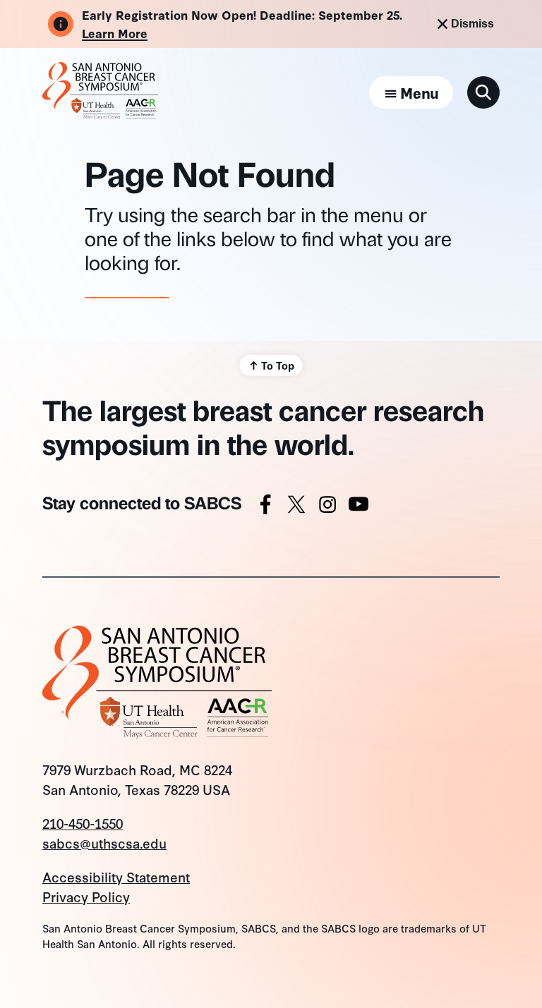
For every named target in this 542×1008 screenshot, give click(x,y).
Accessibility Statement (116, 876)
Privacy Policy (86, 896)
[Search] (483, 92)
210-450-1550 (82, 822)
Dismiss (472, 24)
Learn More (114, 33)
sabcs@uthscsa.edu (104, 842)
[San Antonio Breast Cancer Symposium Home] (100, 113)
